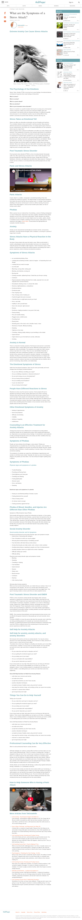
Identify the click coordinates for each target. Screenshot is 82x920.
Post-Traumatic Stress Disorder (72, 31)
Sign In (71, 2)
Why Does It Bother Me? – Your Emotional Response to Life (70, 66)
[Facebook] (5, 13)
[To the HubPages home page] (6, 912)
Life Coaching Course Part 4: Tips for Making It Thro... (25, 844)
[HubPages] (40, 2)
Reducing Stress (68, 72)
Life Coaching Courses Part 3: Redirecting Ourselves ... (26, 879)
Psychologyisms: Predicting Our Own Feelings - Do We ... (26, 853)
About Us (18, 912)
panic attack (25, 221)
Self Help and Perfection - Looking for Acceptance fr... (25, 870)
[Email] (5, 21)
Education (72, 5)
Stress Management (68, 63)
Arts (8, 5)
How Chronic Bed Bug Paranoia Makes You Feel (69, 44)
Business (56, 5)
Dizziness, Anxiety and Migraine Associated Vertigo (69, 26)
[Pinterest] (5, 17)
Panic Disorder (67, 49)
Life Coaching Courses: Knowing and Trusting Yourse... (26, 835)
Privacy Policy (37, 912)
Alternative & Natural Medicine (71, 22)
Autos (24, 5)
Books (40, 5)
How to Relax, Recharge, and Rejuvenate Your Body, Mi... (26, 826)
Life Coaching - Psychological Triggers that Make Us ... (26, 816)
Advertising (43, 912)
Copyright (23, 912)
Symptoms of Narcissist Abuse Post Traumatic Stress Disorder (69, 35)
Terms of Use (29, 912)
